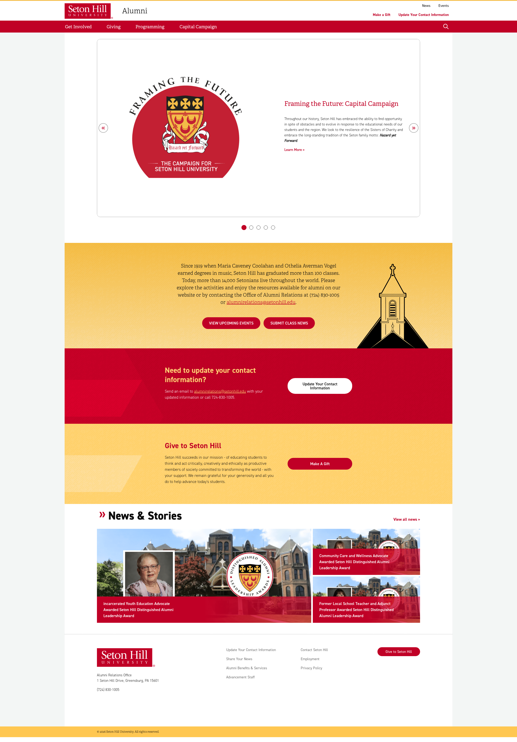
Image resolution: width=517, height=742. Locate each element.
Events (443, 5)
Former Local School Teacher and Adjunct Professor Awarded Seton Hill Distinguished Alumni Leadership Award (356, 609)
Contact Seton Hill (314, 649)
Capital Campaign (198, 27)
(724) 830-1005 (108, 689)
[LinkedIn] (137, 706)
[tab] (244, 227)
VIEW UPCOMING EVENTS (231, 323)
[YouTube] (149, 706)
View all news (405, 519)
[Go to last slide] (103, 128)
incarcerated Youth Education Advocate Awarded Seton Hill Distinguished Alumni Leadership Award (138, 609)
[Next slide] (413, 128)
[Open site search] (445, 27)
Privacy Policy (311, 668)
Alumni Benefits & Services (246, 668)
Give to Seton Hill (399, 651)
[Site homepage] (90, 11)
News (426, 5)
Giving (114, 27)
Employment (310, 659)
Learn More (293, 149)
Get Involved (78, 27)
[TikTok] (125, 706)
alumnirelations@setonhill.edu (261, 302)
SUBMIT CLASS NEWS (289, 323)
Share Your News (239, 659)
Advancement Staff (240, 677)
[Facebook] (101, 706)
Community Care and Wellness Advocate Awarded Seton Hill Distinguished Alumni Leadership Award (354, 561)
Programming (150, 27)
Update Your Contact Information (423, 14)
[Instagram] (113, 706)
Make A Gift (320, 463)
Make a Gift (381, 14)
